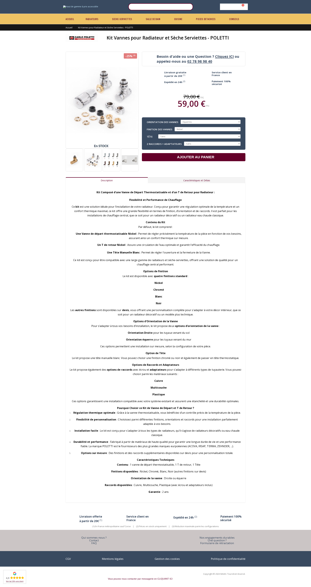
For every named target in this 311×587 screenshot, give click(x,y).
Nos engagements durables (217, 537)
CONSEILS (234, 19)
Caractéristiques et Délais (196, 180)
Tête (150, 136)
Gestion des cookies (167, 559)
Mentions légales (112, 559)
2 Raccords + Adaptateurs (164, 143)
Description (107, 180)
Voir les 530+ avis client (14, 581)
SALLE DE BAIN (153, 19)
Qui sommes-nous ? (94, 537)
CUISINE (178, 19)
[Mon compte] (233, 7)
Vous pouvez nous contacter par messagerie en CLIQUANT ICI (140, 578)
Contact (94, 540)
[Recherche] (188, 7)
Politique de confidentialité (228, 559)
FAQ (94, 543)
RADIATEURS (92, 19)
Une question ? (217, 540)
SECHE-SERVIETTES (122, 19)
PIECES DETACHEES (205, 19)
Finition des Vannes (159, 129)
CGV (68, 559)
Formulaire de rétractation (217, 543)
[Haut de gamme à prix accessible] (80, 7)
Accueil (69, 27)
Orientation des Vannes (162, 121)
